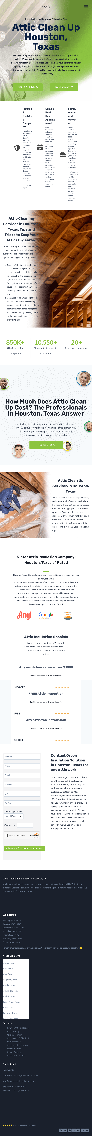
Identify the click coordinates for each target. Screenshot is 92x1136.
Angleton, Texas (10, 980)
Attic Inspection (14, 1042)
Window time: (10, 825)
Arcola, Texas (9, 985)
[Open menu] (86, 6)
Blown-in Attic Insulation (18, 1028)
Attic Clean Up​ (13, 1031)
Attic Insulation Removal (17, 1045)
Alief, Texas (8, 968)
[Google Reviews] (83, 1130)
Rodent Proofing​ (14, 1049)
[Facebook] (61, 1130)
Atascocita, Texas (10, 991)
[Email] (78, 1130)
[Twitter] (65, 1130)
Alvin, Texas (8, 974)
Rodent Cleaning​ (14, 1052)
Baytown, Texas (10, 1013)
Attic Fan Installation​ (16, 1055)
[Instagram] (70, 1130)
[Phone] (74, 1130)
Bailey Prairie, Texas (11, 1002)
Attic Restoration (14, 1035)
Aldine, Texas (8, 963)
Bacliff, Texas (9, 996)
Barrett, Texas (9, 1007)
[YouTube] (87, 1130)
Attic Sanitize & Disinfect (18, 1038)
